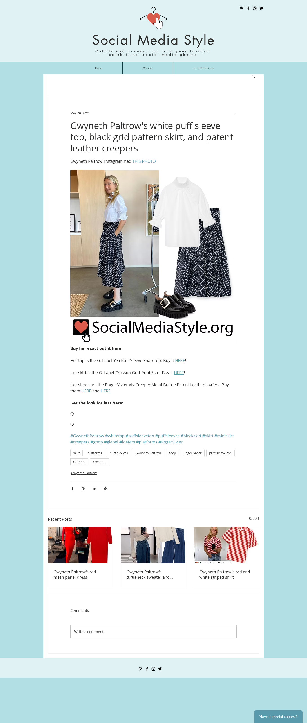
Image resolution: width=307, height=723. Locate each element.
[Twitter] (261, 8)
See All (254, 518)
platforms (94, 453)
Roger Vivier (193, 453)
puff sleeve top (220, 453)
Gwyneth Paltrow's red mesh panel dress (74, 574)
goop (172, 453)
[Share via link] (105, 488)
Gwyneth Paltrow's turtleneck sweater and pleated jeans (148, 574)
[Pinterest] (241, 8)
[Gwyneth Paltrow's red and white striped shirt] (226, 545)
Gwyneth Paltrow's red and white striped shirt (224, 574)
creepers (99, 462)
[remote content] (153, 414)
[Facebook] (248, 8)
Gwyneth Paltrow (148, 453)
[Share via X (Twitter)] (83, 488)
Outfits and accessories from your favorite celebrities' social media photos (153, 53)
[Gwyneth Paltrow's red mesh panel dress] (80, 545)
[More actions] (234, 113)
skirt (76, 453)
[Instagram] (254, 8)
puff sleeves (119, 453)
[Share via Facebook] (72, 488)
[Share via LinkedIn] (94, 488)
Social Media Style (153, 40)
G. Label (79, 462)
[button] (253, 76)
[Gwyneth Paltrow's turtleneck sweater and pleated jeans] (153, 545)
